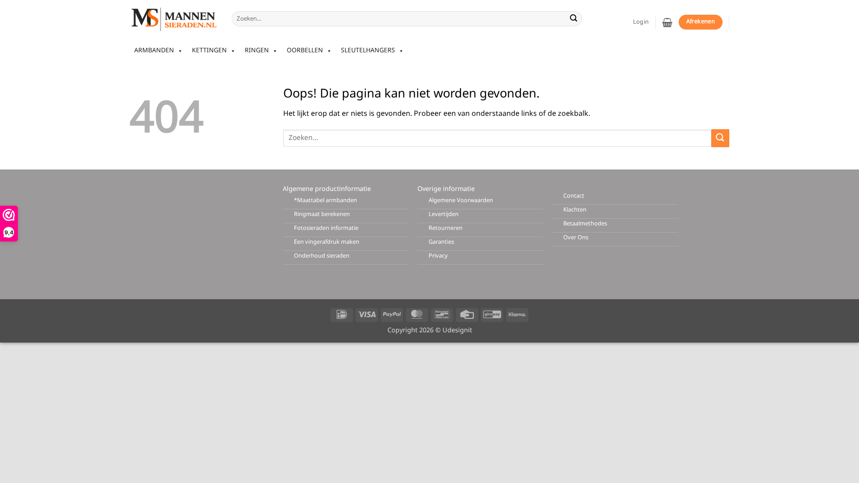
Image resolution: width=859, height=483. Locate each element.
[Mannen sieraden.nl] (174, 19)
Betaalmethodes (585, 224)
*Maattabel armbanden (325, 200)
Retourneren (446, 228)
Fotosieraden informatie (326, 228)
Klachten (575, 210)
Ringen (257, 51)
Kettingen (209, 51)
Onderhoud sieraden (321, 256)
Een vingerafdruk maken (326, 242)
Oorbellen (305, 51)
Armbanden (154, 51)
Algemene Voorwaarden (461, 200)
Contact (573, 196)
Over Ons (575, 238)
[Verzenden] (573, 18)
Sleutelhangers (368, 51)
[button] (667, 22)
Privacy (438, 256)
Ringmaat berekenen (322, 214)
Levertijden (444, 214)
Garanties (441, 242)
